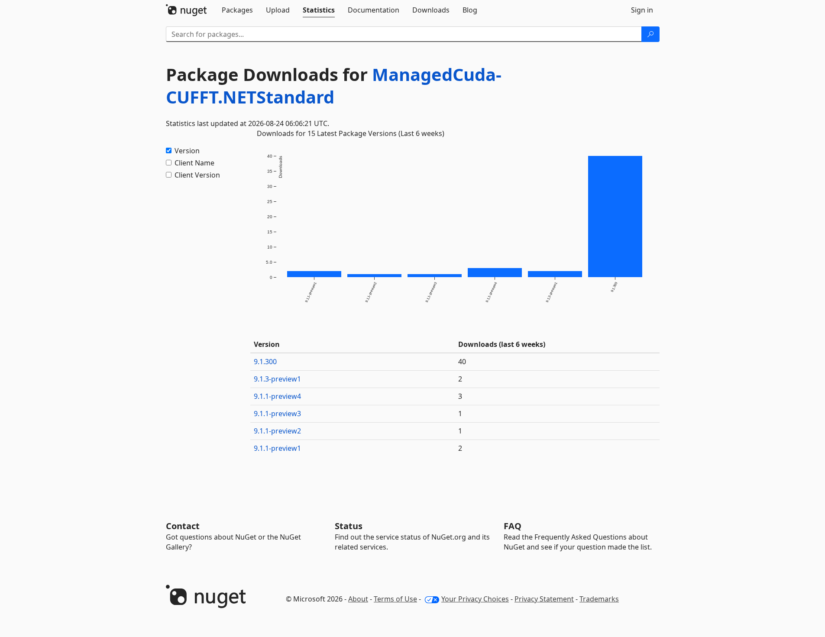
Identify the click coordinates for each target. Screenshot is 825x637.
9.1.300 (265, 361)
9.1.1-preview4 (277, 396)
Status (348, 526)
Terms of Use (395, 599)
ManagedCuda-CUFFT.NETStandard (333, 85)
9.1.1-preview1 (277, 448)
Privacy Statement (544, 599)
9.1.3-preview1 (277, 379)
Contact (183, 526)
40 (462, 361)
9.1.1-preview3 (277, 413)
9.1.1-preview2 (277, 431)
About (358, 599)
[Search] (650, 34)
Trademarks (599, 599)
